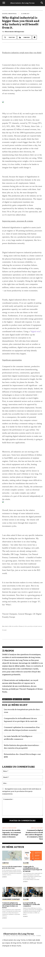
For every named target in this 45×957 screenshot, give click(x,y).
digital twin (35, 331)
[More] (34, 37)
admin (4, 877)
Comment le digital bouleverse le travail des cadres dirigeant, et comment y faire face (34, 834)
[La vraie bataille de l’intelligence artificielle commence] (33, 892)
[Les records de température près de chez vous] (12, 856)
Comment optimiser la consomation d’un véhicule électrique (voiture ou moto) (22, 728)
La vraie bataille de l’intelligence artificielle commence (18, 737)
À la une (26, 863)
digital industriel (17, 699)
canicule (5, 863)
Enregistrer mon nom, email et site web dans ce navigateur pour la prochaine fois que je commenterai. (21, 791)
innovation (26, 699)
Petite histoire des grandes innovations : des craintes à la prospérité (21, 746)
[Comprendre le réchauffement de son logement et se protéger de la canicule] (33, 856)
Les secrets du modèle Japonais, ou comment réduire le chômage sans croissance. (11, 833)
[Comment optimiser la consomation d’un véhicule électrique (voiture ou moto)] (12, 892)
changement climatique (11, 899)
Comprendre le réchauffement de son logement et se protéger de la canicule (32, 868)
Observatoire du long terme (14, 31)
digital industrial (9, 13)
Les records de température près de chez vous (12, 867)
